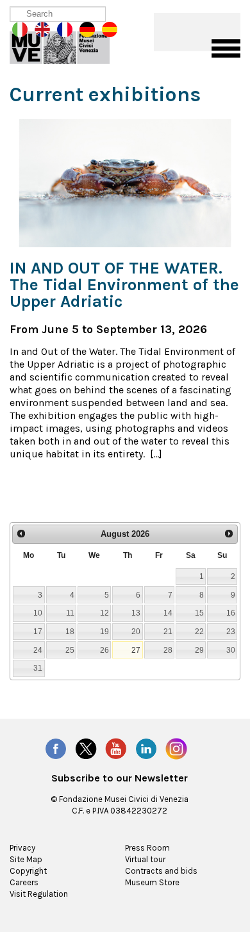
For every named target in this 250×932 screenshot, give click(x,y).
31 (37, 668)
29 (199, 650)
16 (230, 613)
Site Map (26, 859)
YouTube (116, 749)
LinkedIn (146, 749)
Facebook (56, 749)
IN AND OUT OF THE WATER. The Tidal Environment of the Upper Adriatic (124, 284)
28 (167, 650)
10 (37, 613)
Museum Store (152, 882)
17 (37, 631)
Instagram (176, 749)
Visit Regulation (39, 894)
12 (104, 613)
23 (230, 631)
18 (69, 631)
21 (167, 631)
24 (37, 650)
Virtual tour (145, 859)
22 (199, 631)
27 (135, 650)
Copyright (28, 871)
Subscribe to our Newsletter (119, 778)
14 (167, 613)
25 (69, 650)
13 (135, 613)
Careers (24, 882)
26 (104, 650)
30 (230, 650)
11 (70, 613)
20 (135, 631)
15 (199, 613)
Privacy (22, 848)
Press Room (147, 848)
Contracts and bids (161, 871)
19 (104, 631)
